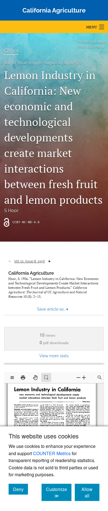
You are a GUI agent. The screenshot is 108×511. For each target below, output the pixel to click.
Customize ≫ (58, 492)
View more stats (54, 355)
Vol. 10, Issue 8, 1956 (22, 63)
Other (11, 51)
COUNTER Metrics (52, 453)
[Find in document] (100, 377)
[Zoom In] (84, 377)
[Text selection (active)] (46, 377)
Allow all (90, 492)
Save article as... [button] (52, 309)
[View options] (12, 377)
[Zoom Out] (78, 377)
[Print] (23, 377)
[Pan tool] (35, 377)
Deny (20, 489)
